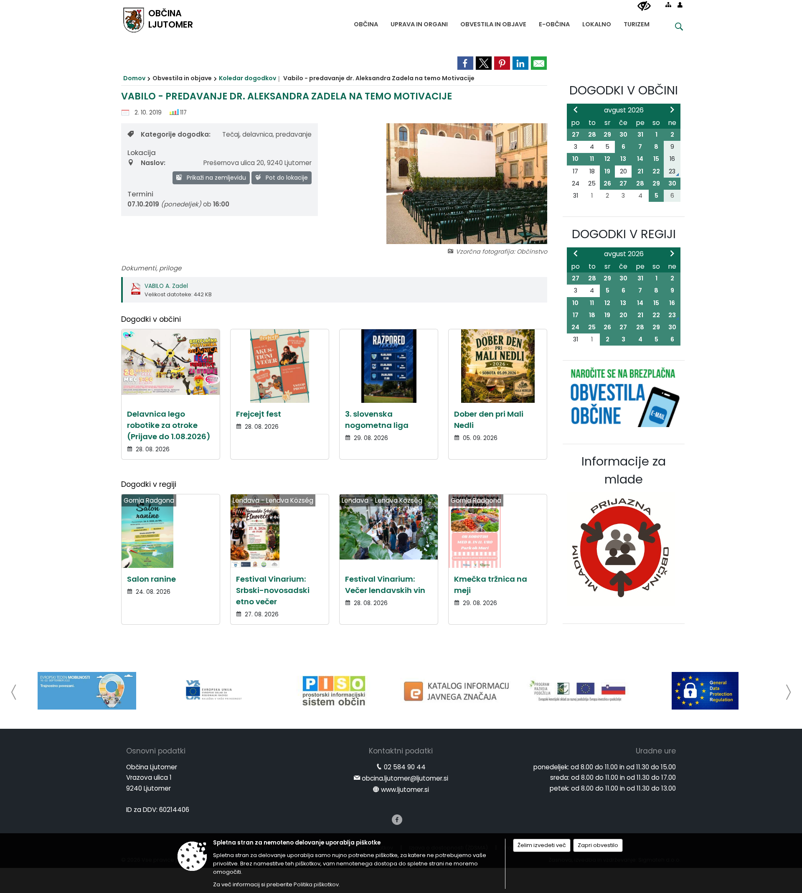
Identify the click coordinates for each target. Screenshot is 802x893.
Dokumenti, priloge (151, 268)
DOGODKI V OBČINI (623, 90)
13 (623, 159)
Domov (134, 78)
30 (623, 134)
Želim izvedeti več (542, 845)
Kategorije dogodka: (176, 134)
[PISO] (334, 691)
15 (656, 159)
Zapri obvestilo (598, 845)
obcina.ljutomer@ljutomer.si (405, 778)
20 (623, 315)
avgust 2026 (624, 110)
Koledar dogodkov (247, 78)
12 (607, 159)
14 (640, 159)
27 (575, 134)
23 (672, 315)
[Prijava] (680, 5)
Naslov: (153, 162)
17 (576, 315)
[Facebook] (397, 819)
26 (607, 183)
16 (672, 303)
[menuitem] (366, 22)
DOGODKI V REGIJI (624, 234)
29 (607, 134)
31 (640, 134)
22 (656, 171)
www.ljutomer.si (405, 789)
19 (607, 171)
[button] (14, 692)
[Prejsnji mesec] (575, 109)
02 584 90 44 (405, 767)
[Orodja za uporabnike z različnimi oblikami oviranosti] (644, 6)
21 (640, 171)
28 (592, 134)
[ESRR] (211, 691)
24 (575, 327)
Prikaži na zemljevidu (215, 177)
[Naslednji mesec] (672, 109)
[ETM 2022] (87, 691)
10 (575, 159)
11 (592, 159)
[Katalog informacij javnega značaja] (458, 691)
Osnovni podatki (155, 751)
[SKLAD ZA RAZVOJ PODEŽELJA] (581, 691)
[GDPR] (705, 691)
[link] (465, 63)
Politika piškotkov (316, 884)
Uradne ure (656, 751)
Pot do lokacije (286, 177)
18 (592, 315)
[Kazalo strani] (668, 5)
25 (592, 327)
